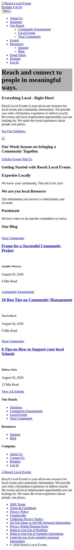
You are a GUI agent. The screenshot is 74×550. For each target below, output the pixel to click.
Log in (14, 465)
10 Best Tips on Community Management (37, 300)
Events (14, 40)
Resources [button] (16, 44)
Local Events (26, 33)
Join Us (27, 159)
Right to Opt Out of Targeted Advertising (36, 534)
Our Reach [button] (17, 25)
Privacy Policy (19, 511)
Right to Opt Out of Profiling (28, 530)
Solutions (16, 22)
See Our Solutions (13, 131)
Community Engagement (34, 29)
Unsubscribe (18, 515)
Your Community (29, 36)
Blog (21, 51)
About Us (16, 18)
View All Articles (13, 391)
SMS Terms (17, 504)
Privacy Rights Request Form (29, 526)
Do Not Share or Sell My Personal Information (40, 522)
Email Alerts (18, 55)
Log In (17, 7)
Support (23, 47)
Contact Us (17, 458)
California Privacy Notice (26, 519)
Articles (7, 159)
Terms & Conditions (23, 508)
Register (7, 7)
